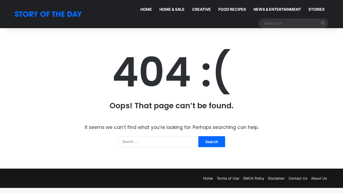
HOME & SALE (172, 9)
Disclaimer (276, 178)
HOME (146, 9)
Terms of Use (228, 178)
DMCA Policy (253, 178)
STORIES (316, 9)
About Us (319, 178)
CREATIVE (201, 9)
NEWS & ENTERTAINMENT (277, 9)
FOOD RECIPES (232, 9)
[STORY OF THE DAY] (48, 14)
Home (208, 178)
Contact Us (298, 178)
